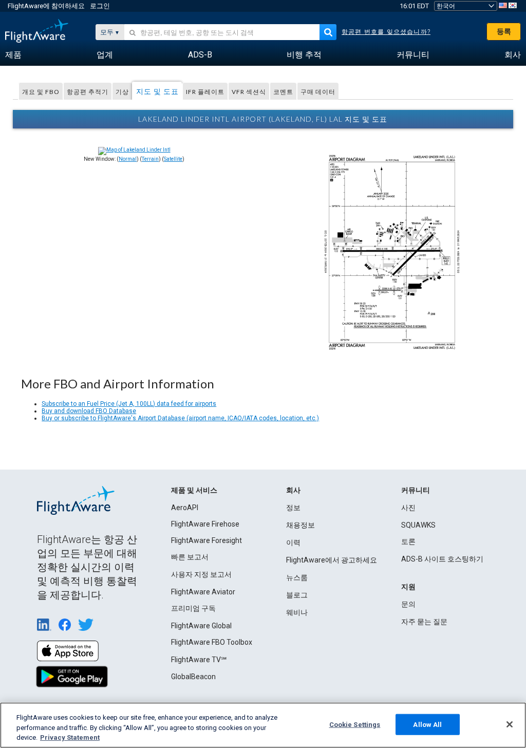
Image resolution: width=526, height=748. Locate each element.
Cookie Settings (355, 724)
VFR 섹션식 (249, 92)
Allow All (427, 724)
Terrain (150, 159)
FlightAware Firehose (205, 524)
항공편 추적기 (87, 92)
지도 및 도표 (157, 91)
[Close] (509, 724)
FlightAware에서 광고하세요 (331, 560)
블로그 (297, 595)
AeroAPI (184, 507)
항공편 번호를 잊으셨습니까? (386, 31)
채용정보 (300, 525)
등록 (504, 31)
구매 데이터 (317, 92)
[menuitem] (13, 55)
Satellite (173, 159)
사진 (408, 507)
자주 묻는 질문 (424, 622)
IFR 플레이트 (205, 92)
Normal (128, 159)
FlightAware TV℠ (199, 660)
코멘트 (283, 92)
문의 (408, 604)
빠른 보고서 (190, 557)
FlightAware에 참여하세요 (46, 6)
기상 (122, 92)
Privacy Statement (70, 737)
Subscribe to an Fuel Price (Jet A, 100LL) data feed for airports (129, 403)
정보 (293, 507)
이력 (293, 542)
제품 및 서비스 (194, 490)
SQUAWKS (418, 525)
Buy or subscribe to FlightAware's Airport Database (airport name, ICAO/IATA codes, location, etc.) (180, 418)
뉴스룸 (297, 577)
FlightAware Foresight (206, 540)
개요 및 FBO (41, 92)
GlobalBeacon (193, 676)
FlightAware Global (201, 626)
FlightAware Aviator (203, 592)
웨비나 (297, 612)
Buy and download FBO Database (89, 411)
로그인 (100, 6)
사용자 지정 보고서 (201, 574)
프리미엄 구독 (193, 608)
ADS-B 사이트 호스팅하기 (442, 559)
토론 (408, 541)
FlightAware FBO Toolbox (211, 642)
